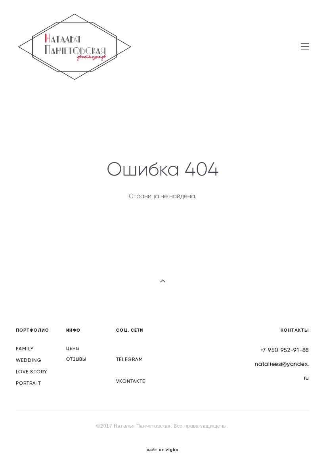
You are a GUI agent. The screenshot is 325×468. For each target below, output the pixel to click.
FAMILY (25, 348)
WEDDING (29, 360)
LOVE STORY (31, 371)
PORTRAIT (28, 383)
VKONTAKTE (130, 381)
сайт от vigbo (162, 450)
